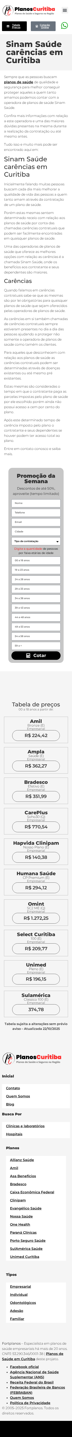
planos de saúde (18, 82)
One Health (20, 1224)
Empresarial (20, 1287)
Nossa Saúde (21, 1216)
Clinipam (18, 1200)
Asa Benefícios (23, 1176)
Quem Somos (18, 1096)
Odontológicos (23, 1303)
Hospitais (14, 1134)
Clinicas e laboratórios (25, 1126)
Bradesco (18, 1184)
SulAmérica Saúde (26, 1249)
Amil (14, 1168)
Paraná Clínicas (23, 1233)
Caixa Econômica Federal (32, 1192)
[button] (65, 10)
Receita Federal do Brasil (32, 1382)
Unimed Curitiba (24, 1257)
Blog (10, 1104)
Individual (19, 1295)
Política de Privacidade (30, 1403)
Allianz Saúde (22, 1160)
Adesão (16, 1311)
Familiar (17, 1319)
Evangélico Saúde (26, 1208)
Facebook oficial (24, 1367)
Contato (13, 1088)
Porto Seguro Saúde (28, 1241)
